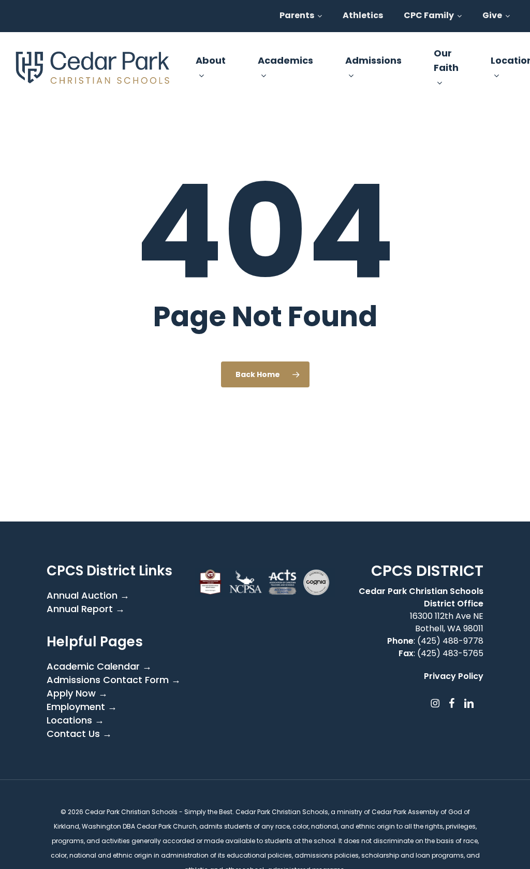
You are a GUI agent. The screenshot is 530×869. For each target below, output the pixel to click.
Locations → (75, 720)
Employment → (82, 707)
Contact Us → (79, 733)
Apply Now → (77, 693)
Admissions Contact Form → (114, 680)
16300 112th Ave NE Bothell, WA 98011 (446, 622)
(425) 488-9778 (450, 641)
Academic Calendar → (99, 666)
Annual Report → (86, 609)
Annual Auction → (88, 595)
